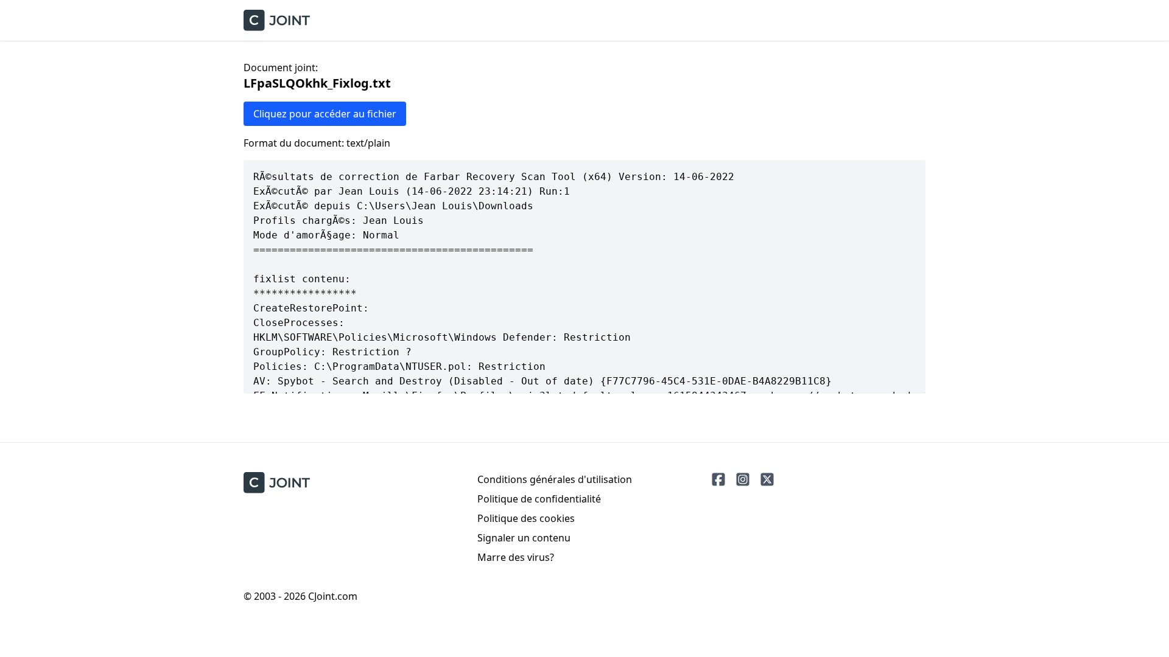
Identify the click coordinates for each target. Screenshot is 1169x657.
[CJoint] (277, 482)
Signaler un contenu (523, 537)
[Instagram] (742, 479)
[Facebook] (718, 479)
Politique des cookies (526, 518)
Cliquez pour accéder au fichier (324, 113)
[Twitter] (767, 479)
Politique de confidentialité (539, 499)
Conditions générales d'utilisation (554, 479)
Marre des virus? (515, 557)
